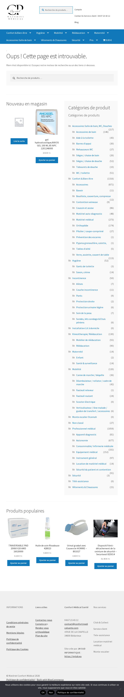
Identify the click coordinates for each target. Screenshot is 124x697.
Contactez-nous (43, 620)
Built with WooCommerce (50, 679)
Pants (79, 295)
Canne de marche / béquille (90, 375)
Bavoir (79, 190)
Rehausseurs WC (84, 149)
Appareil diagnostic (86, 434)
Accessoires (82, 184)
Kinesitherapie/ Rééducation (87, 334)
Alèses (79, 283)
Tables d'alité (83, 248)
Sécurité (76, 40)
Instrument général (86, 457)
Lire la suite (19, 141)
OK (43, 692)
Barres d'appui (83, 143)
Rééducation (78, 32)
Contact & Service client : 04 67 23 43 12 (92, 16)
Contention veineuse (87, 202)
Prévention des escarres (88, 237)
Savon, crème (83, 272)
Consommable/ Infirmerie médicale (94, 446)
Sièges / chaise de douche (89, 161)
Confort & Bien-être (16, 32)
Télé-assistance (80, 481)
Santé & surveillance (86, 363)
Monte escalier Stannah (84, 416)
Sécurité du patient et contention (93, 469)
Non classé (77, 422)
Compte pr (41, 623)
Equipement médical (87, 452)
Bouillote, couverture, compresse (93, 196)
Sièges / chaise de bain (87, 155)
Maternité (99, 32)
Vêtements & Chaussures (54, 40)
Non (51, 692)
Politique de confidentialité (20, 679)
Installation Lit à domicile (85, 328)
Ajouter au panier (47, 160)
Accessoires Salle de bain (19, 40)
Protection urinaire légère (89, 307)
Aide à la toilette (84, 137)
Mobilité (58, 32)
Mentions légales (15, 632)
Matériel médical (85, 219)
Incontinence (79, 278)
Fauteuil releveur (84, 390)
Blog (77, 22)
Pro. (92, 40)
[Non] (120, 688)
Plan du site (41, 635)
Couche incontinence (87, 289)
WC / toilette (83, 172)
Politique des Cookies (17, 649)
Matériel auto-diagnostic (89, 213)
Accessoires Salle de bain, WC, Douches (92, 125)
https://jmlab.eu (73, 656)
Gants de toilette (85, 266)
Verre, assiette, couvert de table (92, 254)
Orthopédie (82, 225)
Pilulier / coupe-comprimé (89, 231)
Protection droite (85, 301)
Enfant (79, 357)
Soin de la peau (83, 313)
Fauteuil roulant (84, 395)
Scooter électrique (85, 401)
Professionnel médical (84, 428)
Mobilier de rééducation (88, 339)
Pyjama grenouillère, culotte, (91, 243)
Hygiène (40, 32)
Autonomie (82, 440)
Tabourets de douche (87, 166)
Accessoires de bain (86, 131)
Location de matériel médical (91, 463)
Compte (78, 9)
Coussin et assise (85, 207)
